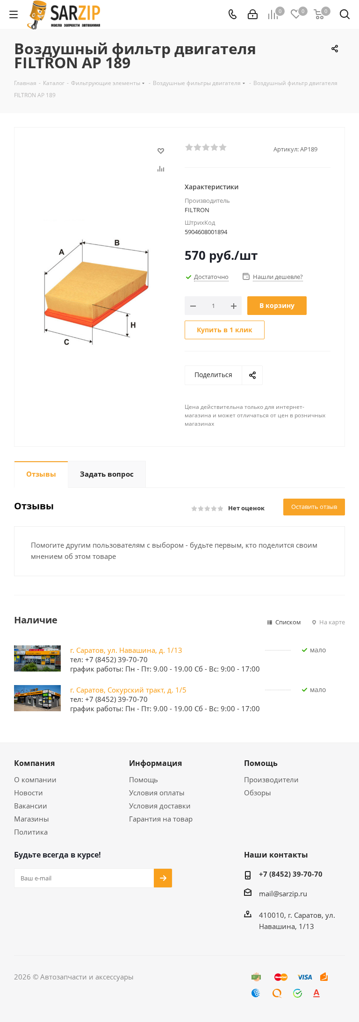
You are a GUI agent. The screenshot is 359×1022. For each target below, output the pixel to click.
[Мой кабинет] (253, 14)
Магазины (31, 818)
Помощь (143, 779)
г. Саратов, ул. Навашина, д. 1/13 (126, 650)
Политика (31, 831)
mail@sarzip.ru (283, 893)
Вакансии (30, 805)
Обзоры (257, 792)
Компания (34, 763)
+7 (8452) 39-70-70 (291, 874)
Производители (271, 779)
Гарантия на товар (161, 818)
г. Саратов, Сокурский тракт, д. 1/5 (128, 689)
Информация (155, 763)
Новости (28, 792)
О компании (35, 779)
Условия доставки (160, 805)
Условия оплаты (157, 792)
